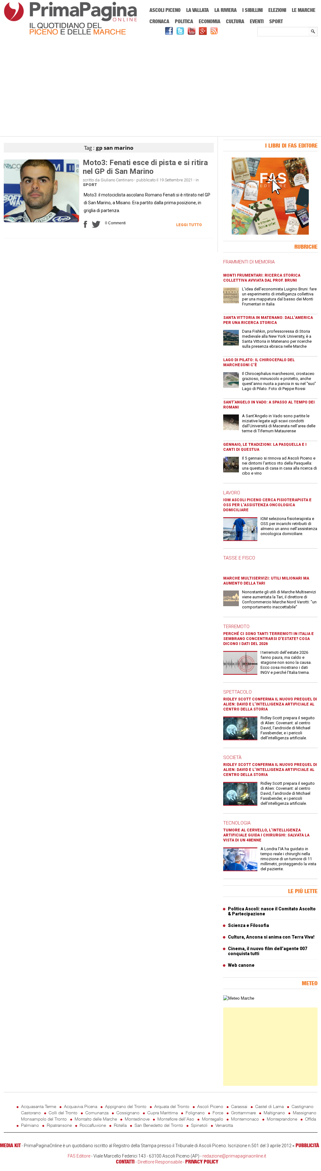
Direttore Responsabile (160, 1161)
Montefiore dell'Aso (175, 1119)
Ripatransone (59, 1125)
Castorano (31, 1112)
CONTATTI (125, 1161)
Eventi (257, 21)
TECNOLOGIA (236, 823)
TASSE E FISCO (239, 558)
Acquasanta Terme (38, 1106)
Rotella (120, 1125)
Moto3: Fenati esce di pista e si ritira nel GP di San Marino (145, 167)
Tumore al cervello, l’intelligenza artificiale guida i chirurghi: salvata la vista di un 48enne (266, 835)
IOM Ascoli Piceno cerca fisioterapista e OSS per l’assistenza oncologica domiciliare (267, 505)
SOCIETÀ (232, 757)
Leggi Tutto (189, 225)
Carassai (239, 1106)
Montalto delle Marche (96, 1119)
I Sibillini (252, 10)
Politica (184, 21)
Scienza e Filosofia (248, 925)
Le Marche (303, 10)
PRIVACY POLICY (201, 1161)
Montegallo (212, 1119)
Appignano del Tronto (125, 1106)
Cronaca (159, 21)
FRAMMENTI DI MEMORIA (249, 262)
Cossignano (127, 1112)
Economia (209, 21)
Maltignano (274, 1112)
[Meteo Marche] (238, 998)
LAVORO (231, 493)
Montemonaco (245, 1119)
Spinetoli (199, 1125)
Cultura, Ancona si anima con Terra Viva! (271, 936)
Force (218, 1112)
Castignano (302, 1106)
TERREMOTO (236, 626)
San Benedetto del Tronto (158, 1125)
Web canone (241, 965)
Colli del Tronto (63, 1112)
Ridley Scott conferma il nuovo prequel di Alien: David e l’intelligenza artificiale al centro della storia (270, 704)
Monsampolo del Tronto (44, 1119)
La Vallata (197, 10)
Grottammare (243, 1112)
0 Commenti (115, 223)
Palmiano (30, 1125)
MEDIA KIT (10, 1145)
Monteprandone (282, 1119)
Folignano (195, 1112)
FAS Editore (79, 1155)
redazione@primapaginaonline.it (234, 1155)
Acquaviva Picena (80, 1106)
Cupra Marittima (162, 1112)
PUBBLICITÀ (307, 1145)
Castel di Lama (269, 1106)
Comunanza (96, 1112)
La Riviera (225, 10)
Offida (310, 1119)
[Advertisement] (161, 87)
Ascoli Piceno (165, 10)
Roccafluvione (93, 1125)
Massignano (304, 1112)
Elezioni (277, 10)
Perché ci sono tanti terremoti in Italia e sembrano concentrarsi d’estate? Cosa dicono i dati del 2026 (268, 639)
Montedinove (137, 1119)
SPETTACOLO (237, 692)
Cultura (235, 21)
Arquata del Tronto (171, 1106)
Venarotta (224, 1125)
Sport (276, 21)
